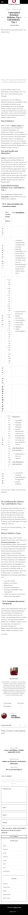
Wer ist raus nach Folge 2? (14, 768)
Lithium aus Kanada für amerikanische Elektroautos (14, 761)
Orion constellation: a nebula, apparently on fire (14, 751)
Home (4, 846)
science (9, 9)
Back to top (13, 911)
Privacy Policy (6, 898)
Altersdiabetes (20, 212)
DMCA (5, 891)
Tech (4, 864)
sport (4, 867)
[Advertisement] (14, 63)
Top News (5, 849)
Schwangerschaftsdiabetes (8, 542)
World (4, 853)
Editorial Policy (7, 894)
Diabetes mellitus (16, 125)
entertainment (6, 871)
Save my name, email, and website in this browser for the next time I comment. (13, 830)
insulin (3, 158)
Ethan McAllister (15, 25)
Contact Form (6, 887)
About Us (5, 883)
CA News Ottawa (17, 907)
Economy (5, 856)
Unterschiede (5, 196)
